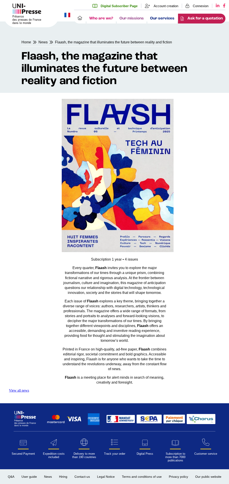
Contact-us (82, 476)
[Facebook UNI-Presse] (222, 6)
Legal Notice (106, 476)
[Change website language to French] (67, 15)
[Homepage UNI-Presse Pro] (27, 23)
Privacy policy (178, 476)
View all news (19, 390)
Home (26, 42)
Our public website (208, 476)
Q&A (11, 476)
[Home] (80, 18)
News (43, 42)
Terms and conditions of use (142, 476)
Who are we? (101, 18)
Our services (162, 18)
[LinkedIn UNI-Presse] (215, 6)
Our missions (131, 18)
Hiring (63, 476)
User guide (29, 476)
